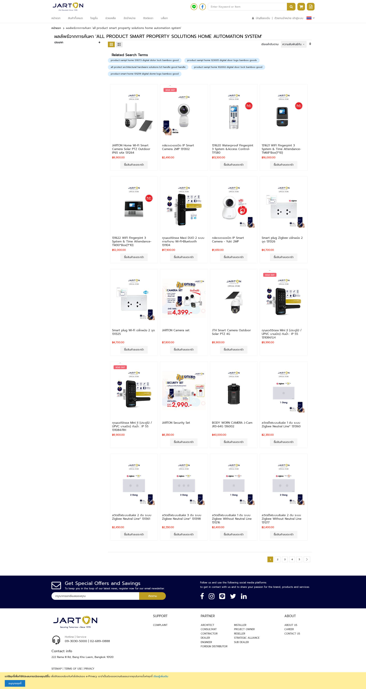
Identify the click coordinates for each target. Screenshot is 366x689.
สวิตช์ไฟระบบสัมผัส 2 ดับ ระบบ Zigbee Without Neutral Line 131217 (281, 519)
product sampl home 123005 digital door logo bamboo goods (222, 60)
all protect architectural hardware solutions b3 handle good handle (148, 67)
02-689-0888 (100, 641)
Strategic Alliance (246, 638)
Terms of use (73, 669)
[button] (134, 138)
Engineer (206, 642)
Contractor (209, 633)
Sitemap (56, 669)
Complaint (160, 625)
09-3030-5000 (76, 641)
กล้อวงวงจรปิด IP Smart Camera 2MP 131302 (178, 147)
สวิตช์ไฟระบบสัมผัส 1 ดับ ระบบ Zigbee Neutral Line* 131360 (281, 424)
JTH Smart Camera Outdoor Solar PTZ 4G (231, 332)
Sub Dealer (241, 642)
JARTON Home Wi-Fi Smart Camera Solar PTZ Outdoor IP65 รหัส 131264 (131, 149)
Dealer (205, 638)
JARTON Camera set (175, 330)
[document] (183, 681)
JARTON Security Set (176, 423)
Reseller (239, 633)
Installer (240, 625)
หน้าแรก (56, 28)
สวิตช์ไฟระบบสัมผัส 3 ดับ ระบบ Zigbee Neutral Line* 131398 (181, 517)
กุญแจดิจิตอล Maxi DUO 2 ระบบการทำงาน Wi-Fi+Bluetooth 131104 (183, 241)
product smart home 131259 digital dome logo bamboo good (145, 73)
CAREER (289, 629)
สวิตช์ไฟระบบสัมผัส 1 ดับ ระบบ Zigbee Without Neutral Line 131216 (232, 519)
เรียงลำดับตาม (270, 44)
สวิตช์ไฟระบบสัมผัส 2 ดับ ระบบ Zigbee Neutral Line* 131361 (131, 517)
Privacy (89, 669)
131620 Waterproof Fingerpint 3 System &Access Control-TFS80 (232, 149)
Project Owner (244, 629)
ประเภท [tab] (58, 42)
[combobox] (251, 6)
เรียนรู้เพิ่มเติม (160, 676)
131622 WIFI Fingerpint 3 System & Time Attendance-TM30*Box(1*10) (131, 241)
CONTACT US (292, 633)
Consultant (209, 629)
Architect (207, 625)
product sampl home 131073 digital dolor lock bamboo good (145, 60)
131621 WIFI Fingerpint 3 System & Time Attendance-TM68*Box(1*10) (281, 149)
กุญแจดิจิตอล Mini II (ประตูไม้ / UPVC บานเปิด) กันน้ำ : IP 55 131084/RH (132, 426)
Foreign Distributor (214, 646)
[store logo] (67, 6)
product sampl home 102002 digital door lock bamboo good (228, 67)
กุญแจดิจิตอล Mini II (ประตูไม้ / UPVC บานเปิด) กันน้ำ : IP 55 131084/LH (282, 334)
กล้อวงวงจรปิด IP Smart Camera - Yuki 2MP (228, 240)
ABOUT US (290, 625)
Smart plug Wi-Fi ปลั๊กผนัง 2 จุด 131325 (133, 332)
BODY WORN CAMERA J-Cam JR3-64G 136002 (232, 424)
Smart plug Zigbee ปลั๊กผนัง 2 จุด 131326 (282, 240)
